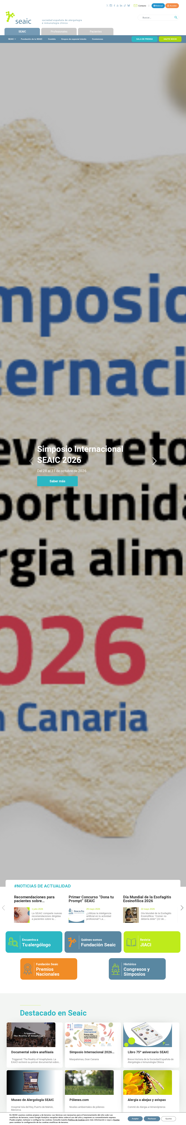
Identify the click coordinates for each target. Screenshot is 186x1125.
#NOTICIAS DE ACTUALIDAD (42, 886)
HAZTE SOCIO (170, 39)
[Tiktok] (125, 5)
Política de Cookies (76, 1120)
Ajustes (168, 1118)
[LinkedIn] (121, 5)
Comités (52, 39)
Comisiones (97, 39)
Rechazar (152, 1118)
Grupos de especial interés (73, 39)
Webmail (159, 6)
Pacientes (96, 31)
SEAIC (22, 31)
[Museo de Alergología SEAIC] (31, 1082)
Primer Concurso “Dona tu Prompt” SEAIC (91, 899)
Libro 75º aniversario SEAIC (148, 1052)
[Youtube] (117, 5)
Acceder (173, 6)
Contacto (142, 6)
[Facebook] (114, 5)
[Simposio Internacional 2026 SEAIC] (89, 1034)
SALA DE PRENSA (144, 39)
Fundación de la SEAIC (31, 39)
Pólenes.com (79, 1100)
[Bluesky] (128, 5)
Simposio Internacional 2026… (91, 1052)
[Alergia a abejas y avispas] (147, 1082)
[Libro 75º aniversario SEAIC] (147, 1034)
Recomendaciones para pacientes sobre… (34, 899)
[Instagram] (111, 5)
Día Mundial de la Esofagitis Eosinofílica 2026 (147, 899)
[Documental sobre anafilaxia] (31, 1034)
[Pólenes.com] (89, 1082)
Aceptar (135, 1118)
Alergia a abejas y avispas (147, 1100)
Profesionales (59, 31)
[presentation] (31, 461)
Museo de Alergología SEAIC (32, 1100)
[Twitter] (107, 5)
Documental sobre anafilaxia (32, 1052)
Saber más (57, 481)
